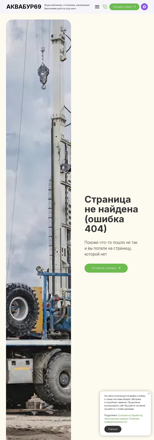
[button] (124, 6)
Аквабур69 (23, 6)
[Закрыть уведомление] (148, 393)
